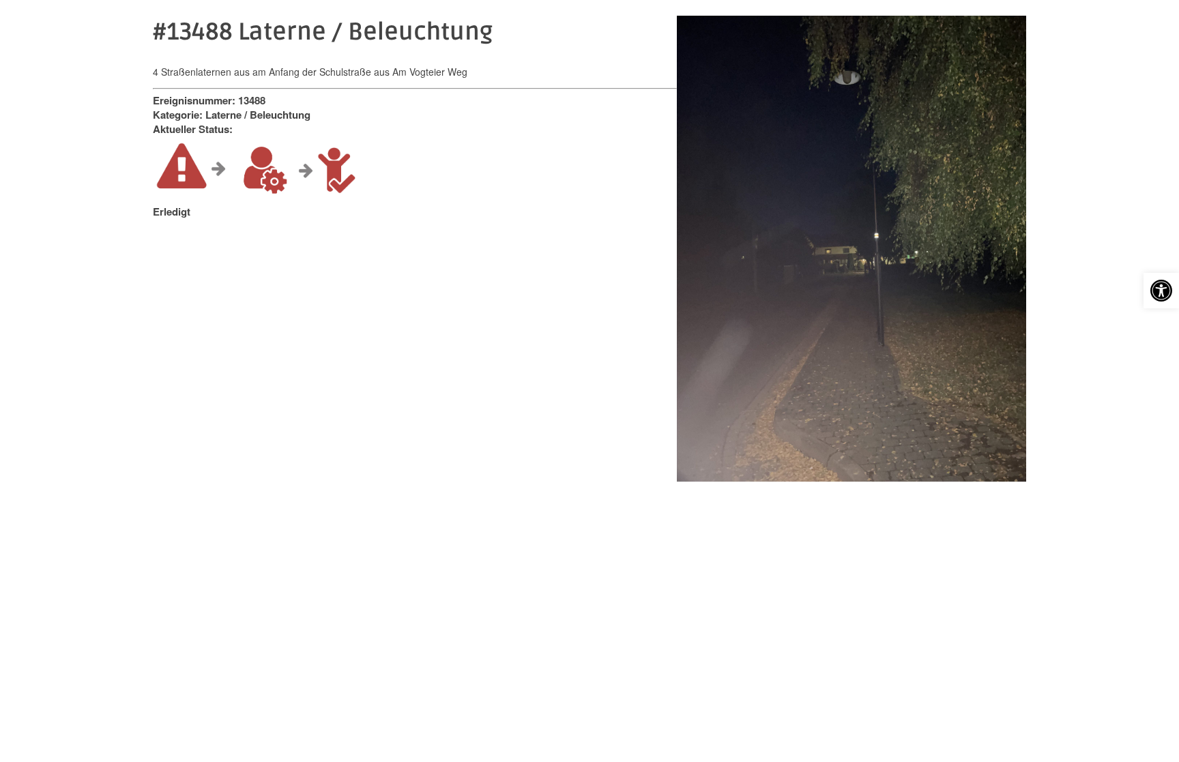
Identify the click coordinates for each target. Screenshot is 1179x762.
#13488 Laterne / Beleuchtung (323, 32)
